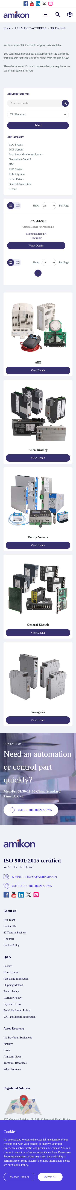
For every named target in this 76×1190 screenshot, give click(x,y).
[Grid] (17, 205)
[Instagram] (50, 3)
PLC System (16, 144)
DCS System (16, 149)
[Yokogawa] (38, 707)
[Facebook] (26, 3)
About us (9, 938)
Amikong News (12, 1056)
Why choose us (12, 1069)
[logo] (19, 846)
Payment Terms (12, 1004)
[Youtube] (32, 3)
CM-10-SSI (38, 221)
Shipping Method (13, 985)
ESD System (16, 169)
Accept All (50, 1176)
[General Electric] (38, 620)
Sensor (12, 188)
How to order (11, 972)
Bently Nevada (38, 537)
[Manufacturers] (69, 14)
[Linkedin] (38, 3)
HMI (11, 164)
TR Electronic (58, 28)
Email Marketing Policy (17, 1010)
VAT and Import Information (20, 1016)
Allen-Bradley (38, 450)
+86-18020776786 (40, 886)
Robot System (17, 174)
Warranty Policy (13, 997)
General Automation (20, 184)
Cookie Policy (11, 945)
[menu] (46, 14)
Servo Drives (16, 179)
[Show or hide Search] (57, 14)
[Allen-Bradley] (38, 445)
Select (38, 125)
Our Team (9, 919)
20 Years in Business (15, 932)
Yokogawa (38, 712)
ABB (38, 362)
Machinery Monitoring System (26, 154)
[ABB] (38, 358)
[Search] (65, 103)
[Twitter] (44, 3)
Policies (8, 965)
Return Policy (11, 991)
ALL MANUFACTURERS (30, 28)
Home (7, 28)
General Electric (38, 624)
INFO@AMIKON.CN (42, 876)
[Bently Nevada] (38, 532)
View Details (36, 245)
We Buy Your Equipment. (18, 1037)
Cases (7, 1050)
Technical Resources (15, 1062)
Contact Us (10, 926)
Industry (8, 1043)
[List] (10, 205)
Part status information (16, 978)
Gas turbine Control (20, 159)
